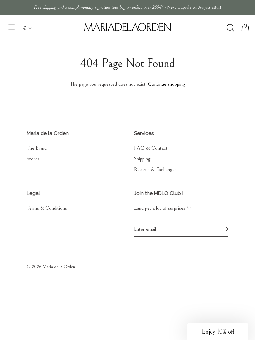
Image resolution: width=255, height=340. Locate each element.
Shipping (142, 159)
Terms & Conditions (47, 208)
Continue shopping (166, 84)
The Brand (37, 148)
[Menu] (11, 27)
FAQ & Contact (151, 148)
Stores (33, 159)
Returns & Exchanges (155, 169)
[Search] (230, 28)
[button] (217, 331)
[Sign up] (225, 229)
